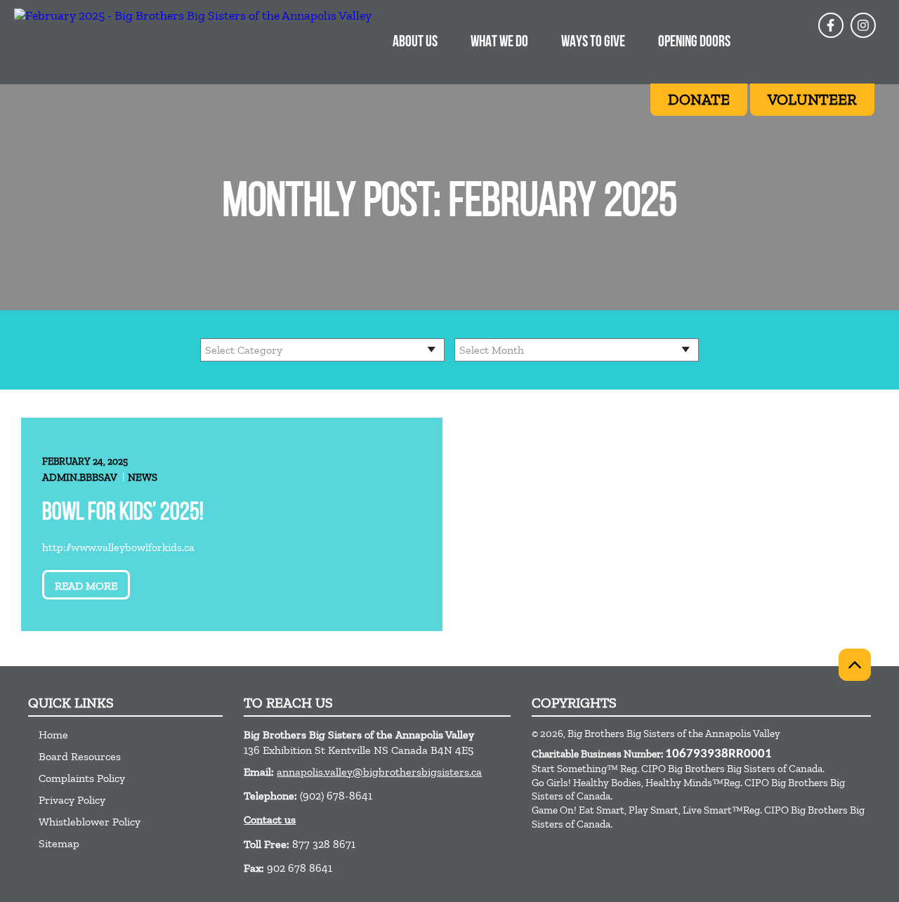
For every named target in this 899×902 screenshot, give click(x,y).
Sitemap (59, 843)
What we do (499, 42)
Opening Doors (694, 42)
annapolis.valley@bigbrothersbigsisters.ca (379, 771)
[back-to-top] (855, 665)
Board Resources (80, 756)
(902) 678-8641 (336, 795)
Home (53, 734)
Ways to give (593, 42)
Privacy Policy (72, 800)
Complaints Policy (82, 778)
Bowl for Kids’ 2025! (123, 513)
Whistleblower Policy (89, 821)
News (142, 477)
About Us (415, 42)
